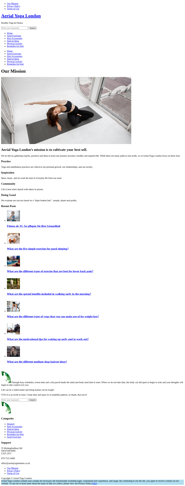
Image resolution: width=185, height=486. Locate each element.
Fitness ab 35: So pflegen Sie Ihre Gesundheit (33, 226)
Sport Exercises (14, 36)
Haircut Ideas (13, 41)
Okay (94, 483)
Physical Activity (14, 43)
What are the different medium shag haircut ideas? (37, 361)
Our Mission (12, 3)
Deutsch (10, 424)
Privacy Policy (13, 6)
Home (10, 33)
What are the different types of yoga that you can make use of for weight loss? (53, 316)
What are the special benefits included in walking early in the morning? (49, 293)
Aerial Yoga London (21, 15)
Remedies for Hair (15, 46)
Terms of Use (13, 9)
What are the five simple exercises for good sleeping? (38, 248)
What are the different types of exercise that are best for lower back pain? (50, 271)
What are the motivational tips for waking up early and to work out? (48, 339)
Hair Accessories (14, 38)
